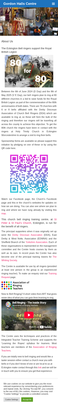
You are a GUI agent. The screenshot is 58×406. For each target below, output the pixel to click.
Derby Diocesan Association (27, 235)
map (3, 213)
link (40, 367)
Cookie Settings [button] (11, 399)
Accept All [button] (27, 399)
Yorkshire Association (36, 242)
